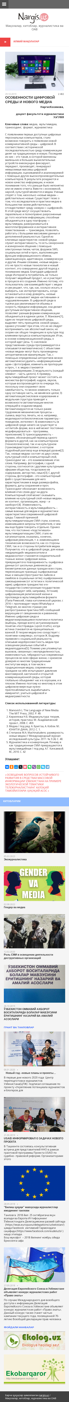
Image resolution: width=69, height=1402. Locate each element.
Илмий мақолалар (26, 41)
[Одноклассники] (11, 767)
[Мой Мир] (16, 767)
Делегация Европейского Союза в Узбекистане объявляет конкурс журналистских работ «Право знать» (34, 1292)
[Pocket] (25, 767)
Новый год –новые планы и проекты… (30, 1073)
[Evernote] (29, 767)
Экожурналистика (15, 859)
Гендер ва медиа (14, 907)
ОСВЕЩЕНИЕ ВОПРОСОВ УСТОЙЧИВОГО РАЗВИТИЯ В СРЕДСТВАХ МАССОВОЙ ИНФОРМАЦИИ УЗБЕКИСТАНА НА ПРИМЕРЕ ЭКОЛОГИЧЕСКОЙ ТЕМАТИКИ (33, 779)
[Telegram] (47, 767)
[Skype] (43, 767)
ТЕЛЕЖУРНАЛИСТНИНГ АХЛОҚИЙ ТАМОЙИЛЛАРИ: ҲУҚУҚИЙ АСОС (27, 789)
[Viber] (34, 767)
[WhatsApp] (38, 767)
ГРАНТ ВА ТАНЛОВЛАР (19, 1027)
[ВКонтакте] (7, 767)
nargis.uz (44, 1395)
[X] (20, 767)
